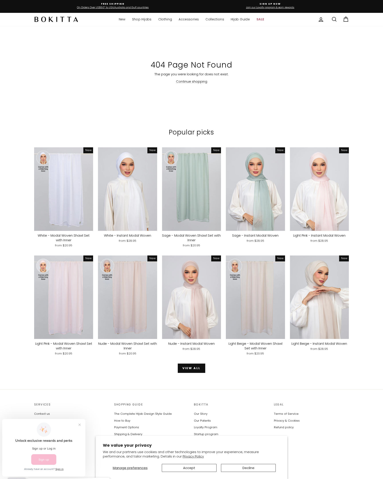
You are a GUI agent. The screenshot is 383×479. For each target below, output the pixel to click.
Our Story (200, 414)
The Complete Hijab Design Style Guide (143, 414)
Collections (214, 19)
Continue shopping (191, 81)
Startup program (206, 434)
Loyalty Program (205, 427)
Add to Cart (63, 226)
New (122, 19)
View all (191, 368)
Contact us (42, 414)
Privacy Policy (193, 456)
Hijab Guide (240, 19)
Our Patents (202, 421)
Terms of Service (286, 414)
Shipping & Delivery (128, 434)
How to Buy (122, 421)
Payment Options (126, 427)
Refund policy (284, 427)
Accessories (189, 19)
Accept (189, 467)
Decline (248, 467)
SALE (260, 19)
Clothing (165, 19)
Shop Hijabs (142, 19)
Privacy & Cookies (287, 421)
